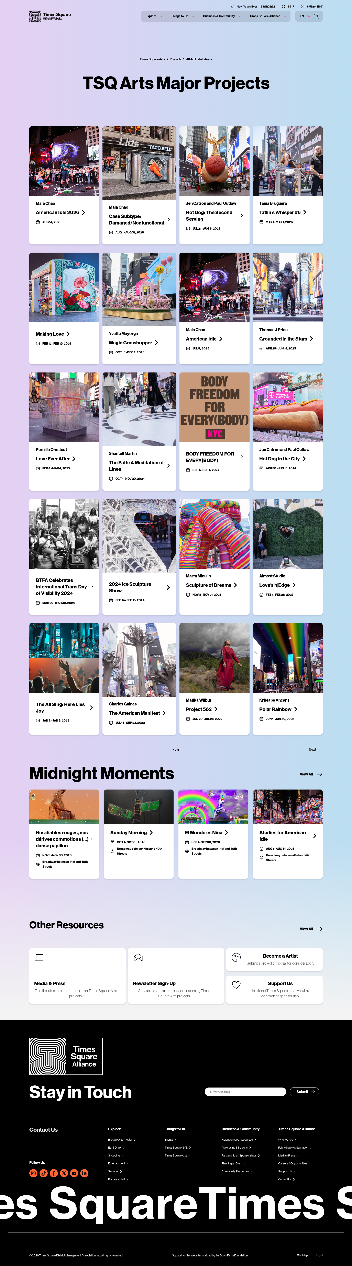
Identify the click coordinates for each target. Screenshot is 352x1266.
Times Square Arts (152, 59)
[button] (154, 16)
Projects (176, 59)
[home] (50, 16)
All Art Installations (199, 59)
